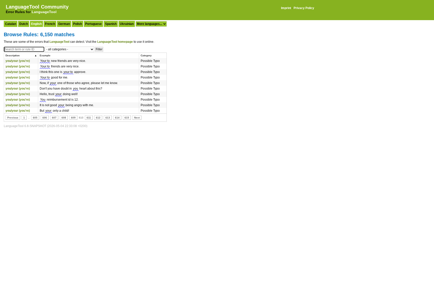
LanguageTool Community (37, 7)
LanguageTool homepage (115, 42)
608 (64, 117)
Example (45, 55)
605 (35, 117)
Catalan (10, 24)
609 (73, 117)
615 (127, 117)
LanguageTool (44, 12)
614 (117, 117)
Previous (12, 117)
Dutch (23, 24)
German (64, 24)
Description (13, 55)
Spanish (111, 24)
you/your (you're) (18, 61)
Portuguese (93, 24)
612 (98, 117)
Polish (77, 24)
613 (107, 117)
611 (89, 117)
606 (44, 117)
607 (54, 117)
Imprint (286, 8)
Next (137, 117)
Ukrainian (127, 24)
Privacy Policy (304, 8)
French (50, 24)
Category (146, 55)
